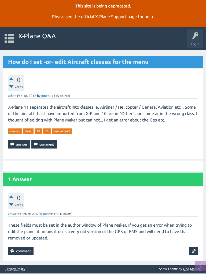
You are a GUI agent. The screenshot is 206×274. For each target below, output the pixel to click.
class (28, 131)
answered (14, 213)
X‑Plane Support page (116, 16)
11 (47, 131)
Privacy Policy (15, 269)
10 (38, 131)
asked (12, 95)
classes (15, 131)
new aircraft (62, 131)
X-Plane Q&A (37, 36)
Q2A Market (192, 269)
